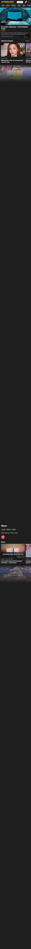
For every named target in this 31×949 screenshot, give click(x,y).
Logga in (20, 2)
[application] (15, 16)
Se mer (25, 36)
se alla (28, 41)
